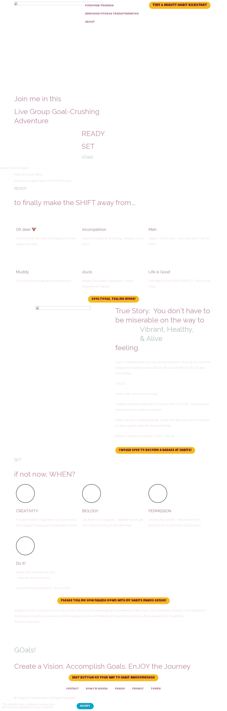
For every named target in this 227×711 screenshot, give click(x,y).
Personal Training (99, 5)
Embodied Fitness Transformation (112, 14)
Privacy (138, 689)
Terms (156, 689)
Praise (120, 689)
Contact (72, 689)
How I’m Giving (97, 689)
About (90, 22)
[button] (113, 633)
